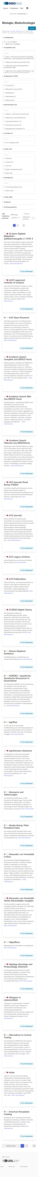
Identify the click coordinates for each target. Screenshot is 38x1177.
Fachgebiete (14, 8)
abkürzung (10, 100)
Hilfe (22, 8)
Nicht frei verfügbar (13, 44)
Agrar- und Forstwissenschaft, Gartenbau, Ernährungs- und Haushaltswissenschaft (19, 57)
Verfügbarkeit (7, 37)
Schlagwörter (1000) (10, 76)
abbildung (9, 93)
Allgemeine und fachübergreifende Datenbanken (16, 66)
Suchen (6, 8)
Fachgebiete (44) (8, 47)
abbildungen (10, 96)
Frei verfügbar (12, 42)
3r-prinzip (9, 85)
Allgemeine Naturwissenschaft (17, 62)
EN (27, 8)
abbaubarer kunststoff (13, 89)
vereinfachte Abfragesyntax (16, 31)
